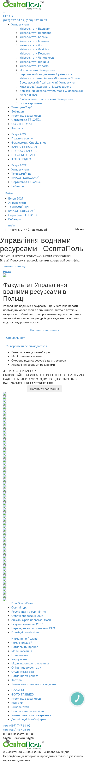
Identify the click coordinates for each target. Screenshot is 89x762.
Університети (20, 24)
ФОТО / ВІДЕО (21, 159)
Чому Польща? (21, 642)
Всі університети (31, 103)
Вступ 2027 (18, 134)
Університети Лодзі (32, 45)
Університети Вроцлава (35, 32)
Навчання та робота (24, 676)
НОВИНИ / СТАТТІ (23, 155)
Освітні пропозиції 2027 (27, 615)
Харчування (19, 659)
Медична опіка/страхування (30, 663)
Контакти (17, 128)
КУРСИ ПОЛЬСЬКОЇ (24, 177)
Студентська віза (22, 671)
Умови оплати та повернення (31, 715)
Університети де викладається (26, 346)
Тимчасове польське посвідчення (34, 684)
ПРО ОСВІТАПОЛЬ (24, 151)
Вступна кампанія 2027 (27, 624)
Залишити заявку (14, 266)
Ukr (5, 16)
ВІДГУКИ (17, 702)
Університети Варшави (35, 28)
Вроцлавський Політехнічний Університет (47, 82)
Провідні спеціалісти (25, 632)
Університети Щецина (34, 61)
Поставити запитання (44, 330)
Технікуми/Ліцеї (21, 107)
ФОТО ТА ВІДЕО (22, 694)
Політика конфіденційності (29, 711)
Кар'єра (16, 680)
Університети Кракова (34, 41)
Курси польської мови (26, 115)
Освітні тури (19, 607)
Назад (7, 271)
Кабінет (9, 193)
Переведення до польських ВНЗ (33, 628)
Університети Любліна (34, 49)
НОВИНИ (17, 690)
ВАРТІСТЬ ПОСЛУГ (24, 146)
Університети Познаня (35, 53)
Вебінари (17, 111)
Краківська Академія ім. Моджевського (45, 86)
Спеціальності (15, 337)
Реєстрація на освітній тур (29, 611)
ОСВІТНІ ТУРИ (21, 124)
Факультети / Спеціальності (29, 142)
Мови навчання (21, 651)
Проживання (19, 655)
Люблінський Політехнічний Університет (46, 99)
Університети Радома (34, 66)
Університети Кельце (34, 37)
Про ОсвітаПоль (22, 603)
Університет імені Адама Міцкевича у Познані (50, 78)
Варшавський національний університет (47, 74)
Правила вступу (22, 138)
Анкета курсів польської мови (31, 620)
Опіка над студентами (26, 667)
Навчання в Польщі (24, 638)
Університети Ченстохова (37, 57)
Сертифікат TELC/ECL (26, 119)
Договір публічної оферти (28, 719)
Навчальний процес (24, 647)
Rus (10, 16)
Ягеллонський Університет (37, 70)
